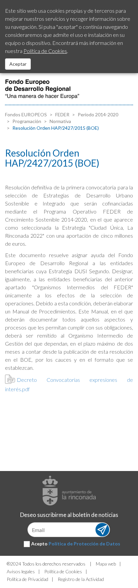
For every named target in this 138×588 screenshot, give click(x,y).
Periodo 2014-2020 (97, 114)
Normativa (60, 121)
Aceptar (17, 64)
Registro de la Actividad (81, 579)
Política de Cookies (63, 571)
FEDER (61, 114)
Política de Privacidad (27, 579)
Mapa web (106, 564)
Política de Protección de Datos (84, 543)
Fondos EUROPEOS (26, 114)
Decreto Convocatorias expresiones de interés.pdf (69, 384)
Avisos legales (21, 571)
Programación (26, 121)
